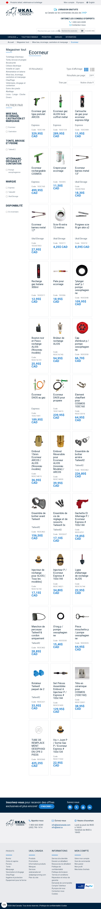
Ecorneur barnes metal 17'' (39, 227)
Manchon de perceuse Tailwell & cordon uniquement (38, 632)
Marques (58, 37)
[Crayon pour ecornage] (60, 158)
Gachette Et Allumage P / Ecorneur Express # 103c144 (82, 519)
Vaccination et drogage (15, 872)
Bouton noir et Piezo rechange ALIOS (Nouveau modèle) (38, 345)
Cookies (55, 894)
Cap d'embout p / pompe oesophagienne (82, 343)
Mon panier (79, 864)
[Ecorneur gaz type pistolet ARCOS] (39, 101)
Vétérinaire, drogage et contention (15, 84)
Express (11, 188)
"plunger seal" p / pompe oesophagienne (82, 287)
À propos (80, 2)
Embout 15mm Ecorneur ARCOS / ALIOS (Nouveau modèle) (37, 460)
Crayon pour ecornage (59, 169)
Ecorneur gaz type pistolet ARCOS (39, 114)
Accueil (11, 42)
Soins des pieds (13, 88)
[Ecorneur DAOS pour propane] (60, 384)
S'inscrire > (46, 806)
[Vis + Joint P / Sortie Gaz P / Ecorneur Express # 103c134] (60, 730)
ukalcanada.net (35, 872)
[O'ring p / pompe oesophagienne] (60, 616)
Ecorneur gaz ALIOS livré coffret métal (60, 114)
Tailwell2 (11, 192)
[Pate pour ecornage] (60, 271)
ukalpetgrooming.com (37, 875)
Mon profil (78, 867)
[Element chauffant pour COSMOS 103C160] (82, 384)
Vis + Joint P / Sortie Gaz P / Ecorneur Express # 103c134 (60, 745)
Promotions (46, 37)
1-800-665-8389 (78, 22)
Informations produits (37, 864)
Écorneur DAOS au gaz (38, 396)
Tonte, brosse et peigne (16, 60)
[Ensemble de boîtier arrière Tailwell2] (82, 441)
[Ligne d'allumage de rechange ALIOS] (82, 560)
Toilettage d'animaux (29, 37)
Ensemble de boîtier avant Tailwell (39, 516)
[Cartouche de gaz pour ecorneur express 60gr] (82, 101)
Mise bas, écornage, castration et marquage (50, 42)
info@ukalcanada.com (61, 825)
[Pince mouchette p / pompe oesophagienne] (82, 616)
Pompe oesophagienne (14, 171)
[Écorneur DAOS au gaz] (39, 384)
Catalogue (12, 37)
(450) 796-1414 (35, 827)
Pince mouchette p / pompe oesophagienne (82, 632)
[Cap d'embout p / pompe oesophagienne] (82, 328)
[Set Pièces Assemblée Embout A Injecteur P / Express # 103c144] (60, 673)
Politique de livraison (60, 872)
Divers (9, 97)
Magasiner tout (23, 42)
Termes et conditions (60, 875)
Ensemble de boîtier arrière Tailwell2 (82, 456)
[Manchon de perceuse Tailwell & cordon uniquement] (39, 616)
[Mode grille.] (85, 70)
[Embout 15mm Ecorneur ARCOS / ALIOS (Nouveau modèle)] (39, 441)
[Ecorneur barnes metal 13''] (82, 158)
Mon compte (69, 2)
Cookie (64, 906)
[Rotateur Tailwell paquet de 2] (39, 673)
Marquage (10, 869)
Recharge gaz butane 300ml (37, 284)
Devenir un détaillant (60, 861)
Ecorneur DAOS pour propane (59, 397)
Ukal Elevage (13, 196)
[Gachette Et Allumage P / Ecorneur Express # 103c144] (82, 503)
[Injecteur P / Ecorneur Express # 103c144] (60, 560)
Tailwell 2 (12, 149)
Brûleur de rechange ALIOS (58, 340)
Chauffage (10, 80)
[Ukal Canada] (20, 11)
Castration (12, 132)
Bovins (8, 858)
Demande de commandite (62, 883)
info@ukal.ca (57, 827)
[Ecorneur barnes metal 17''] (39, 214)
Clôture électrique (13, 66)
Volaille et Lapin (13, 69)
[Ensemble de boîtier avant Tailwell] (39, 503)
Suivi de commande (82, 861)
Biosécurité (11, 63)
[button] (90, 30)
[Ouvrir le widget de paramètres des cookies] (4, 905)
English (92, 2)
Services (32, 869)
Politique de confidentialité (50, 906)
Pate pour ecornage (58, 283)
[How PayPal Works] (85, 886)
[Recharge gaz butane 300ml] (39, 271)
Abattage (10, 91)
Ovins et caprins (12, 861)
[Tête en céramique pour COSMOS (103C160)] (82, 673)
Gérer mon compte (82, 858)
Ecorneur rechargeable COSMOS (39, 170)
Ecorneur (11, 127)
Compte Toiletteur (59, 886)
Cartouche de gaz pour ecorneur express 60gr (82, 116)
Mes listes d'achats (82, 869)
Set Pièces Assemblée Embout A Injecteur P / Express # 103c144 (60, 691)
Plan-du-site (33, 877)
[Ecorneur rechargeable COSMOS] (39, 158)
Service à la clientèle (59, 858)
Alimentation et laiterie (15, 72)
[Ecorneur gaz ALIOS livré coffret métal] (60, 101)
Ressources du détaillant (61, 864)
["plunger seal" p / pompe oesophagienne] (82, 271)
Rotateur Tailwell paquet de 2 (38, 686)
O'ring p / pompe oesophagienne (60, 631)
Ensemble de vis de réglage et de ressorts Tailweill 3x (60, 519)
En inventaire (13, 212)
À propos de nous (58, 888)
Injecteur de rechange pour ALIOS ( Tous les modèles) (38, 575)
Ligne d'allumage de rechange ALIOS (81, 574)
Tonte (8, 867)
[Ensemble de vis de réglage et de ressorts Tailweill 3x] (60, 503)
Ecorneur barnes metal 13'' (82, 170)
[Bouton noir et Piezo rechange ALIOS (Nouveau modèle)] (39, 328)
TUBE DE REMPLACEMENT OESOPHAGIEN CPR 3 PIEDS (38, 747)
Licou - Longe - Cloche (15, 94)
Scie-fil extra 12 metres (60, 226)
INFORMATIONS (71, 37)
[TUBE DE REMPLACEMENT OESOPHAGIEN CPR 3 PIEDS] (39, 730)
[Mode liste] (91, 70)
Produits (10, 851)
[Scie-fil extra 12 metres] (60, 214)
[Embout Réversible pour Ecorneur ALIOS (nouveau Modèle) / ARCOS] (60, 441)
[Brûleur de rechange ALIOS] (60, 328)
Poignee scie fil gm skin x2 (82, 226)
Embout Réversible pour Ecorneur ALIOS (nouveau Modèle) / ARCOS (59, 462)
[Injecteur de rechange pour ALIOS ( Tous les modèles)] (39, 560)
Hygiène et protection (14, 877)
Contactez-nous (78, 25)
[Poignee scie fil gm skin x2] (82, 214)
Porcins (9, 864)
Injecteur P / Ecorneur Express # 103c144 (60, 574)
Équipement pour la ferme (16, 880)
